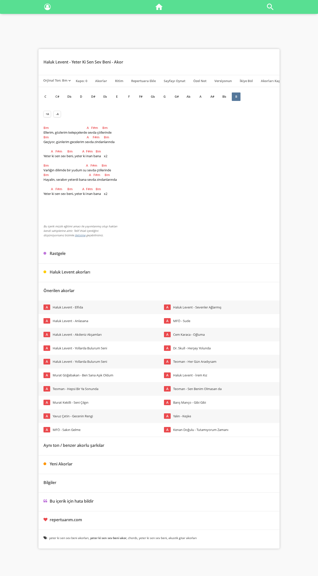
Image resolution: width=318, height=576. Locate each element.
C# (57, 96)
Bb (224, 96)
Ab (188, 96)
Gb (153, 96)
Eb (105, 96)
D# (93, 96)
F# (141, 96)
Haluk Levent (55, 62)
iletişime (80, 235)
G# (177, 96)
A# (212, 96)
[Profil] (47, 7)
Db (69, 96)
